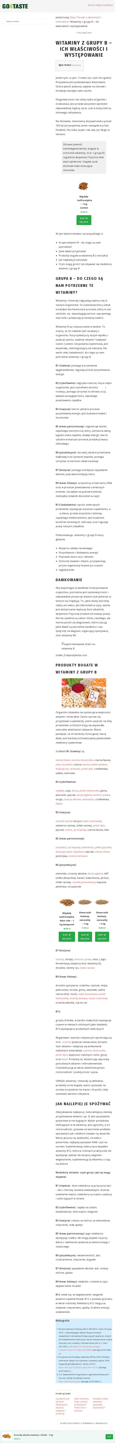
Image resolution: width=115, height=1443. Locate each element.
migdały (60, 790)
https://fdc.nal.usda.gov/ (70, 1381)
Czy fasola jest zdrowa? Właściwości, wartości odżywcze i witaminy (63, 1406)
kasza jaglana (84, 795)
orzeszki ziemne (64, 821)
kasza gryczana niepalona (70, 851)
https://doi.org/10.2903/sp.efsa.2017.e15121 (79, 1367)
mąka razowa (87, 967)
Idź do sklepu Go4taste (100, 5)
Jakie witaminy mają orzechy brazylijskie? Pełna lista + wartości (81, 1404)
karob (75, 790)
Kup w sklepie (84, 220)
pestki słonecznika (89, 790)
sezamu (86, 764)
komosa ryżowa (101, 795)
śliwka (59, 803)
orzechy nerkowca (78, 856)
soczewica (67, 764)
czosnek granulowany (83, 882)
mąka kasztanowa (88, 994)
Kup (109, 1436)
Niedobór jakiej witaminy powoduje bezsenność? (100, 1403)
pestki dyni (87, 768)
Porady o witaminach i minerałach (90, 1423)
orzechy (60, 959)
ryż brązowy (79, 829)
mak (58, 764)
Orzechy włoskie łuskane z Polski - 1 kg (33, 1435)
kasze (65, 1059)
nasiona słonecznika (82, 760)
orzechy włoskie (72, 799)
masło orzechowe (91, 821)
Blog (72, 17)
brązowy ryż (62, 768)
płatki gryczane (103, 847)
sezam (68, 829)
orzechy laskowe (78, 998)
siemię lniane (63, 760)
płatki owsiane (99, 764)
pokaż (76, 65)
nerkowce (75, 768)
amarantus (88, 799)
